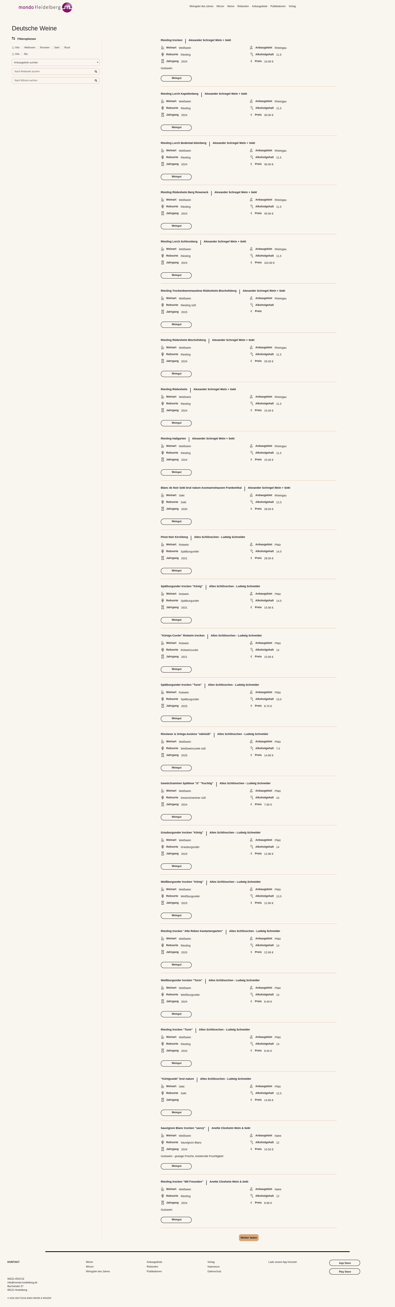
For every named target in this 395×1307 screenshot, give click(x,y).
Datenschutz (214, 1271)
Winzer (220, 6)
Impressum (214, 1266)
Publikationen (278, 6)
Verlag (292, 6)
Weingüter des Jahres (201, 6)
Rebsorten (243, 6)
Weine (230, 6)
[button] (249, 1237)
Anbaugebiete (259, 6)
